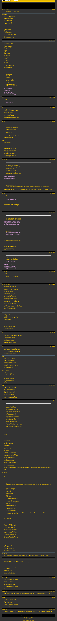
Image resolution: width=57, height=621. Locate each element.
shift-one (33, 620)
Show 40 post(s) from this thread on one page (50, 6)
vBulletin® (30, 618)
